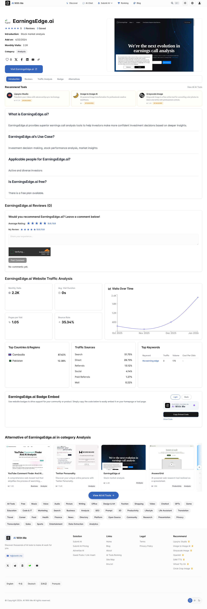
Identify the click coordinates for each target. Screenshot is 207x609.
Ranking (125, 3)
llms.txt (109, 564)
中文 (21, 583)
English (10, 583)
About (109, 550)
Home (109, 541)
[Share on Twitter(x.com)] (16, 59)
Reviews (29, 79)
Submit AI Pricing (81, 546)
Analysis (22, 51)
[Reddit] (15, 565)
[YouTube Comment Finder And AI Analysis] (28, 457)
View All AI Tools (194, 87)
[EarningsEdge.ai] (123, 457)
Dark (186, 397)
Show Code (167, 419)
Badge (60, 79)
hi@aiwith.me (16, 556)
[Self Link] (38, 59)
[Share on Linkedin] (27, 59)
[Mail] (37, 565)
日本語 (44, 583)
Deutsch (31, 583)
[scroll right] (199, 467)
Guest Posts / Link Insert (84, 555)
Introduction (14, 79)
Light (175, 397)
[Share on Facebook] (21, 59)
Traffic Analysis (45, 79)
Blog (139, 3)
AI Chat (89, 3)
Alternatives (74, 79)
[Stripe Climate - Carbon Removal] (30, 565)
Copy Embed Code (181, 414)
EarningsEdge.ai (112, 473)
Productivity (176, 486)
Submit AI (105, 3)
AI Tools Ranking (114, 555)
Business (34, 486)
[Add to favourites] (7, 59)
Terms (142, 541)
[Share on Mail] (33, 59)
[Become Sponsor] (22, 565)
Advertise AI (78, 550)
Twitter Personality (65, 473)
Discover (73, 3)
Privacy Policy (146, 546)
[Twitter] (8, 565)
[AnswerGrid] (171, 457)
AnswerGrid (158, 473)
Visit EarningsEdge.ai (22, 69)
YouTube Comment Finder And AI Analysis (24, 473)
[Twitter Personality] (76, 457)
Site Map (110, 559)
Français (56, 583)
